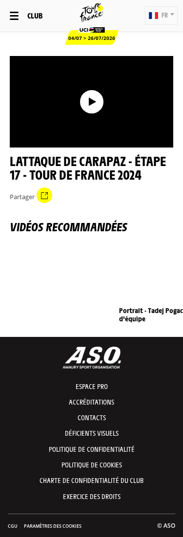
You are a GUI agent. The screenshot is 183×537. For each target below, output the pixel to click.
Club (34, 15)
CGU (13, 526)
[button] (161, 15)
